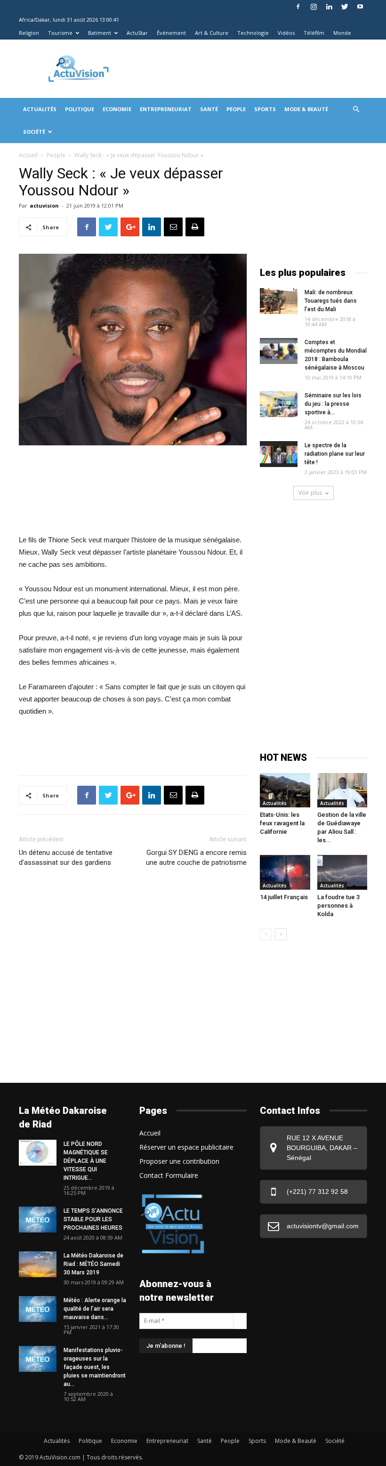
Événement (171, 32)
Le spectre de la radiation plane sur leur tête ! (335, 454)
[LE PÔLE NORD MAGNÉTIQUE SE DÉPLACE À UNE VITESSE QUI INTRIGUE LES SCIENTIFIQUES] (37, 1153)
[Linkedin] (329, 6)
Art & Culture (211, 32)
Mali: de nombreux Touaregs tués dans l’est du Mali (331, 301)
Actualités (39, 109)
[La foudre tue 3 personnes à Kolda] (342, 872)
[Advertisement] (249, 60)
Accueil (28, 155)
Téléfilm (314, 32)
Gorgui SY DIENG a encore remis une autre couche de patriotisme (196, 857)
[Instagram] (313, 6)
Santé (209, 109)
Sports (265, 109)
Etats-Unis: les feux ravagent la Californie (282, 823)
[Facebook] (298, 6)
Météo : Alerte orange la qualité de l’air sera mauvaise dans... (95, 1309)
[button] (356, 109)
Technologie (253, 32)
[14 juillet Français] (285, 872)
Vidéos (286, 32)
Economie (117, 109)
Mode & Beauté (306, 109)
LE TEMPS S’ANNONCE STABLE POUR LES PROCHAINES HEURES (93, 1219)
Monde (342, 32)
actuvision (44, 205)
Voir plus (310, 493)
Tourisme (60, 32)
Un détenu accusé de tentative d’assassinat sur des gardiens (66, 857)
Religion (29, 32)
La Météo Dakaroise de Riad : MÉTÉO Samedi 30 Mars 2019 (93, 1264)
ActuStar (137, 32)
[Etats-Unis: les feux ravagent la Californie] (285, 790)
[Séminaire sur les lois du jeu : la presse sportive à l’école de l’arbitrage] (279, 404)
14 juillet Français (284, 897)
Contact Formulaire (168, 1175)
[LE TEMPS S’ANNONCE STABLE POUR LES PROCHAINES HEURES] (37, 1219)
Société (34, 131)
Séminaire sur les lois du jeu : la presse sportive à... (333, 404)
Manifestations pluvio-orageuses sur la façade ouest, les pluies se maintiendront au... (95, 1367)
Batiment (99, 32)
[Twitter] (345, 6)
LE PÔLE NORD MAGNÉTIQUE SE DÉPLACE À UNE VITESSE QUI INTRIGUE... (86, 1161)
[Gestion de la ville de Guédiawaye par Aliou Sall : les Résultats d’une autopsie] (342, 790)
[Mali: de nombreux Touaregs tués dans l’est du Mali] (279, 301)
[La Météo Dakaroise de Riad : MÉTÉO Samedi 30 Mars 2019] (37, 1264)
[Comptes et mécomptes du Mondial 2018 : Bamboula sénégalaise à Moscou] (279, 351)
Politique (79, 109)
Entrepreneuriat (166, 109)
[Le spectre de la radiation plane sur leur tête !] (279, 454)
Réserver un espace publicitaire (186, 1147)
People (236, 109)
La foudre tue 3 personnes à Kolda (338, 906)
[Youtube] (360, 6)
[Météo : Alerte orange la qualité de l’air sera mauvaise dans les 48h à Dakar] (37, 1309)
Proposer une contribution (179, 1161)
